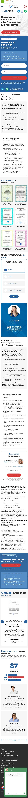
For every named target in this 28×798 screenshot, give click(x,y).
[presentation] (2, 621)
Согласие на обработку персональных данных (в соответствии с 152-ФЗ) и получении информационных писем (14, 83)
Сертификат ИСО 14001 (8, 763)
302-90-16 (8, 10)
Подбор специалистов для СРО (10, 755)
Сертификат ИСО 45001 (8, 765)
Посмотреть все (6, 595)
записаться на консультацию (11, 565)
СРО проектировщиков (8, 751)
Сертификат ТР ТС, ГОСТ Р (9, 767)
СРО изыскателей (6, 753)
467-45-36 (8, 11)
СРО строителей (6, 749)
